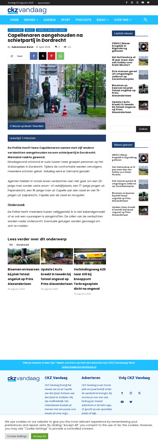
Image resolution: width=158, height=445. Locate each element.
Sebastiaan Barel (22, 47)
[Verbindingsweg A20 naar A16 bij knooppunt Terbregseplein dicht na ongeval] (90, 256)
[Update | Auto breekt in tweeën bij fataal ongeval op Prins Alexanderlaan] (57, 256)
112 (11, 244)
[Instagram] (132, 3)
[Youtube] (142, 3)
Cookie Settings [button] (17, 436)
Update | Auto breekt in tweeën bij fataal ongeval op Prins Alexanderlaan (123, 107)
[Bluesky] (148, 3)
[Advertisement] (57, 331)
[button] (145, 19)
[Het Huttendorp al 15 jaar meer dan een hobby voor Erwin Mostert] (143, 60)
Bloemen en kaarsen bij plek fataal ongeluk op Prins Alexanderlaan (124, 90)
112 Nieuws (15, 30)
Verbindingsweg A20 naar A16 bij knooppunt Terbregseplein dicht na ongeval (90, 279)
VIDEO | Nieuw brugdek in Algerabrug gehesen (121, 47)
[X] (137, 3)
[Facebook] (126, 3)
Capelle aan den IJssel (51, 30)
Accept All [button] (39, 436)
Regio (29, 30)
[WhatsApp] (60, 56)
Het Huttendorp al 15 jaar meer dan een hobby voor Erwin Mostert (123, 61)
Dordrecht (23, 244)
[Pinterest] (51, 56)
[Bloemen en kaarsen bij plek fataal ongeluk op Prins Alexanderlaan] (24, 256)
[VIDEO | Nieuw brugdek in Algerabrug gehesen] (143, 47)
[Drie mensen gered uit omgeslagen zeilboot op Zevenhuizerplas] (143, 74)
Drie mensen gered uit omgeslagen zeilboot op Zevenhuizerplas (124, 75)
